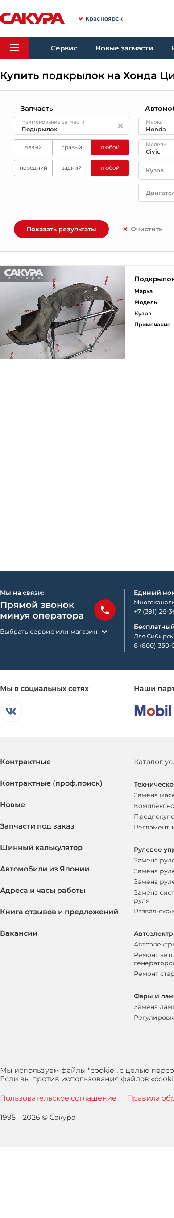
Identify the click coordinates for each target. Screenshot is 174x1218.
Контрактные (25, 762)
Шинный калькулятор (41, 847)
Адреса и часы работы (42, 890)
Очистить (146, 229)
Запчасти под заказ (37, 826)
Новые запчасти (124, 48)
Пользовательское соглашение (58, 1098)
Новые (12, 804)
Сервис (64, 48)
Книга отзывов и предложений (59, 912)
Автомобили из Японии (44, 869)
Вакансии (18, 933)
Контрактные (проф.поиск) (51, 783)
